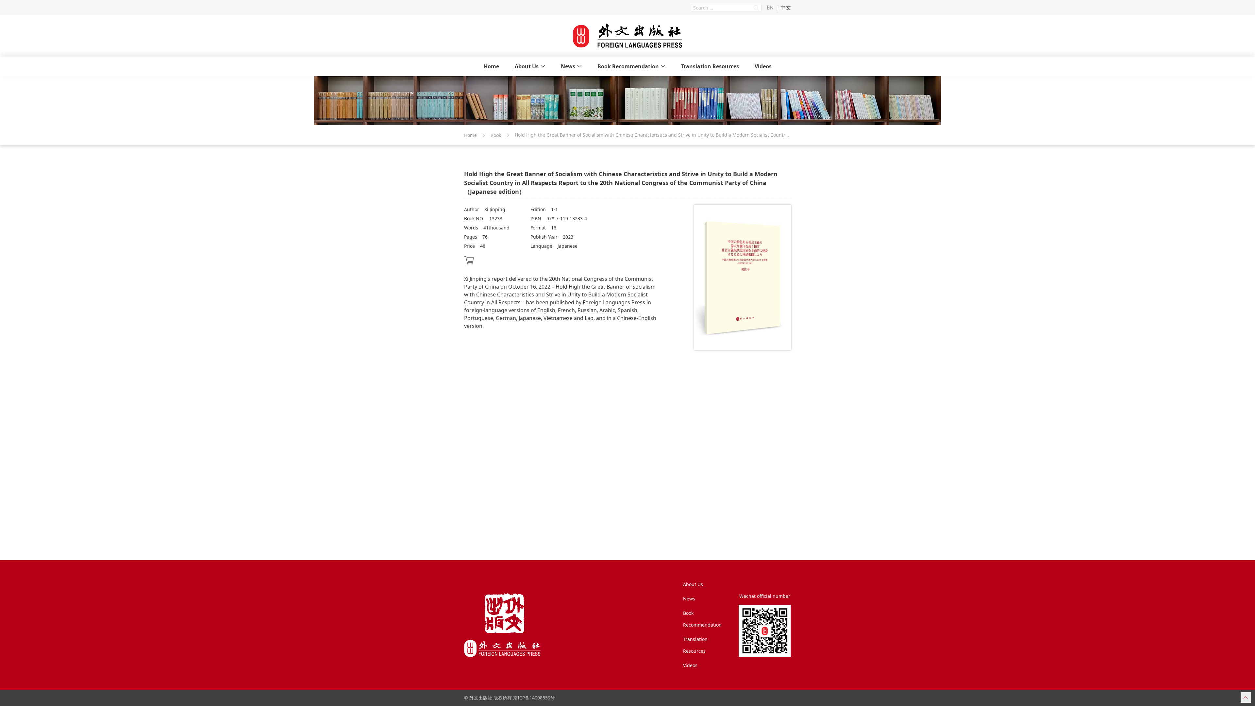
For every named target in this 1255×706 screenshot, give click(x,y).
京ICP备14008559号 (534, 698)
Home (491, 66)
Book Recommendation (628, 66)
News (568, 66)
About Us (527, 66)
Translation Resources (710, 66)
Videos (763, 66)
